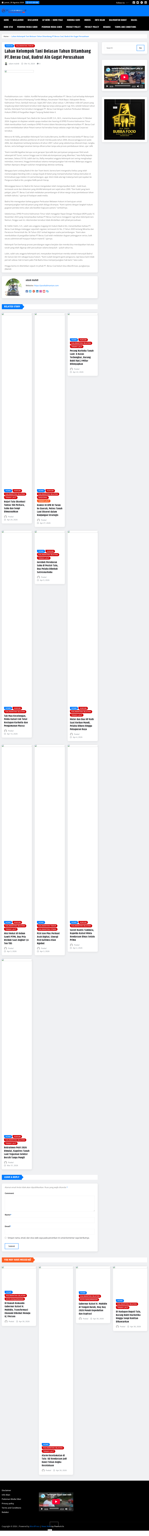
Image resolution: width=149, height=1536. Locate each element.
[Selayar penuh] (142, 86)
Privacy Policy (73, 27)
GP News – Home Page (52, 20)
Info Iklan (100, 20)
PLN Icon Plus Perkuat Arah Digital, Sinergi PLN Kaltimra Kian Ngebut (48, 938)
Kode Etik (8, 27)
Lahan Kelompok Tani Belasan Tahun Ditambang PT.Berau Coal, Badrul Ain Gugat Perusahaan (50, 36)
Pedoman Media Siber (27, 27)
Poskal (11, 516)
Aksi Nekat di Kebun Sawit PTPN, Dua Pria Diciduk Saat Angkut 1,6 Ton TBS (16, 938)
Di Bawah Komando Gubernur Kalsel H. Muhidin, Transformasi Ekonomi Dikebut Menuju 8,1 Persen (17, 1309)
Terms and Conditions (125, 27)
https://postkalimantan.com (46, 285)
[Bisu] (138, 86)
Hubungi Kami (73, 20)
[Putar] (107, 86)
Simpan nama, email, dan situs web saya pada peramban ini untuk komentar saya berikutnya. (49, 1238)
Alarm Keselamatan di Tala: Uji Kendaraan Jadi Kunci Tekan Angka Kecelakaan (54, 1461)
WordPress (35, 1526)
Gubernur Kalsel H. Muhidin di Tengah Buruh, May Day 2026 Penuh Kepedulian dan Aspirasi (93, 1309)
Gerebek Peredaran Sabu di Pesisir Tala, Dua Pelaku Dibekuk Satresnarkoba (47, 567)
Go (140, 48)
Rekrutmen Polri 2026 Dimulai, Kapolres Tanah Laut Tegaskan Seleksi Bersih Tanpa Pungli (16, 1153)
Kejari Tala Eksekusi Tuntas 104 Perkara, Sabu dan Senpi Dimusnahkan (14, 507)
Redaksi (107, 27)
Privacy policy (92, 27)
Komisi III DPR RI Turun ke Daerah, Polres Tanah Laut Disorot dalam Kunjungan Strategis (49, 510)
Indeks (87, 20)
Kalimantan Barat (118, 20)
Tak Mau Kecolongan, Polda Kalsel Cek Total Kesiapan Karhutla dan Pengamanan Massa (16, 721)
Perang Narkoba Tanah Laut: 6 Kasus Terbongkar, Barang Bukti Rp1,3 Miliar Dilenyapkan (82, 357)
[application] (124, 77)
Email (8, 1226)
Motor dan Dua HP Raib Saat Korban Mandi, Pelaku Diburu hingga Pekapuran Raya (82, 724)
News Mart (46, 1526)
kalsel (134, 20)
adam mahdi (14, 63)
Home (6, 20)
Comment (9, 1193)
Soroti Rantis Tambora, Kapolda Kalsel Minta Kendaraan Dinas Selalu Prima (82, 935)
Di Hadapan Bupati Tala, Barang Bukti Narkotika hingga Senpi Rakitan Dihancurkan (128, 1317)
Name (8, 1214)
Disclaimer (18, 20)
